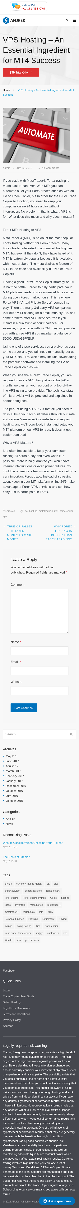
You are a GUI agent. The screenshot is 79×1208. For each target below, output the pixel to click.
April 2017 (12, 766)
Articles (11, 511)
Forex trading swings (34, 897)
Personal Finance (14, 919)
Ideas (8, 904)
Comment (17, 584)
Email (16, 662)
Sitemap (8, 1025)
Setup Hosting (12, 1002)
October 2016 (14, 790)
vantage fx (53, 933)
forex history (53, 890)
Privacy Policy (12, 1020)
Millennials (29, 911)
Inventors (20, 904)
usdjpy (39, 933)
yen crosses (32, 940)
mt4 (56, 511)
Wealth (8, 940)
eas (56, 883)
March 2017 (13, 771)
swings (8, 926)
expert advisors (33, 890)
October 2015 (14, 800)
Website (16, 682)
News (9, 823)
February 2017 (15, 776)
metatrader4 (54, 904)
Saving (63, 919)
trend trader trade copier (18, 933)
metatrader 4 (46, 511)
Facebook (9, 970)
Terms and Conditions (16, 1014)
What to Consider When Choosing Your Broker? (33, 842)
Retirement (48, 919)
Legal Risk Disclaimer (16, 1008)
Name (16, 642)
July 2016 (12, 795)
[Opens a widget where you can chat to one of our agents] (57, 1201)
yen (19, 940)
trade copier (66, 511)
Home (6, 90)
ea (26, 511)
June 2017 (12, 761)
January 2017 (14, 780)
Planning (33, 919)
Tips (38, 926)
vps (5, 516)
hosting (33, 511)
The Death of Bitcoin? (16, 856)
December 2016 (16, 785)
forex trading (11, 897)
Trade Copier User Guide (18, 996)
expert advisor (12, 890)
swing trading (24, 926)
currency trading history (29, 883)
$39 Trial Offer (19, 72)
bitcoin (8, 883)
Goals (53, 897)
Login (6, 990)
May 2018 (12, 756)
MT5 (50, 911)
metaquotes (36, 904)
